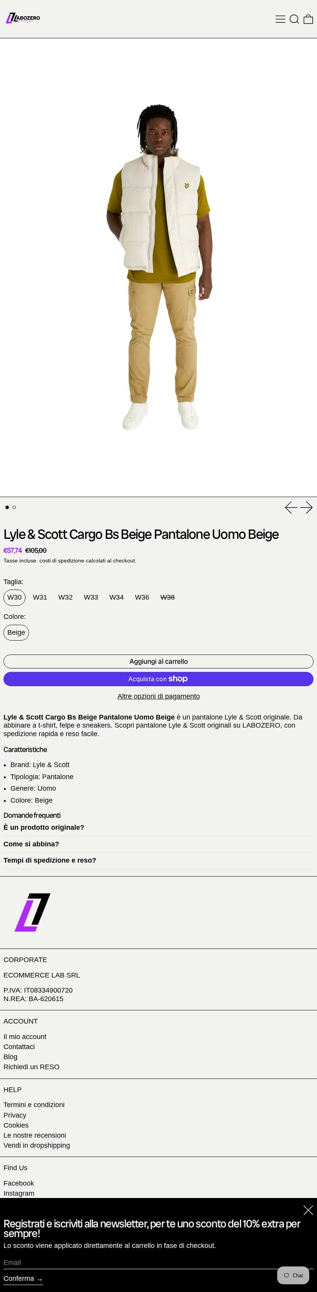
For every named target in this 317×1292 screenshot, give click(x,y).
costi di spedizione (61, 560)
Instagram (18, 1193)
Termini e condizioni (34, 1105)
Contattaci (19, 1047)
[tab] (7, 507)
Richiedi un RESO (31, 1067)
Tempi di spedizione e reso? (49, 860)
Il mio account (24, 1037)
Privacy (14, 1115)
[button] (294, 19)
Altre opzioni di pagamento (159, 696)
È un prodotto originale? (43, 827)
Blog (10, 1057)
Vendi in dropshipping (36, 1145)
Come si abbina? (31, 844)
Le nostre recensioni (34, 1135)
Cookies (16, 1125)
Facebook (18, 1183)
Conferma (18, 1278)
